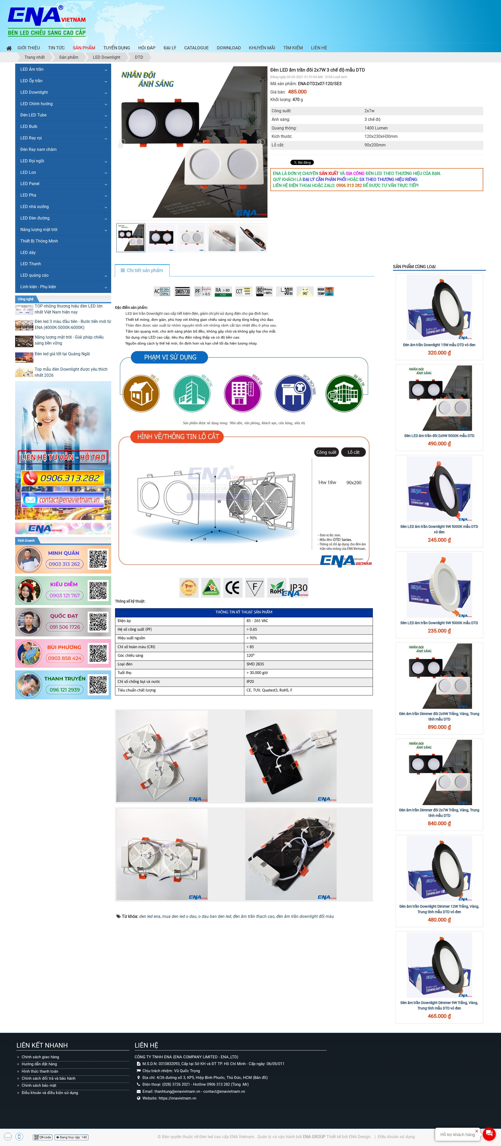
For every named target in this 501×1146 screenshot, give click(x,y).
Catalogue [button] (196, 47)
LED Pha (28, 195)
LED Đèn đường (35, 218)
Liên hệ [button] (319, 47)
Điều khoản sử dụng (396, 1136)
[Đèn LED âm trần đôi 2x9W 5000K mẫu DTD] (439, 398)
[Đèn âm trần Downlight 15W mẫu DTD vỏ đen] (439, 307)
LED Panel (29, 183)
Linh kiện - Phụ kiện (38, 286)
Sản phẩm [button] (84, 47)
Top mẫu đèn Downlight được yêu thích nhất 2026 (71, 372)
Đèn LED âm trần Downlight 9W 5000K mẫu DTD (439, 623)
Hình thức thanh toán (40, 1071)
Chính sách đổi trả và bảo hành (48, 1078)
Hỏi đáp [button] (147, 47)
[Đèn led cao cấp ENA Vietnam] (47, 20)
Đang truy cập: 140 (73, 1137)
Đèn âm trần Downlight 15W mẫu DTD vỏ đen (439, 345)
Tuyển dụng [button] (116, 47)
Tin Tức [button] (56, 47)
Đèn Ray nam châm (38, 149)
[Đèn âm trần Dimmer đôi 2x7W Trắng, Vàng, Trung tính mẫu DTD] (439, 772)
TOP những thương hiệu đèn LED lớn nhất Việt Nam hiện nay (69, 309)
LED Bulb (28, 126)
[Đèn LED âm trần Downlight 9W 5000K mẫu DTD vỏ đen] (439, 489)
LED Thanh (30, 263)
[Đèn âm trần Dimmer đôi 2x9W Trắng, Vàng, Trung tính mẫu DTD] (439, 676)
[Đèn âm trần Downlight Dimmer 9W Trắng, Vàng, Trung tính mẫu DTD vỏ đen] (439, 965)
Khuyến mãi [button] (262, 47)
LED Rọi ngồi (32, 160)
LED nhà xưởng (34, 206)
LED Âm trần (32, 69)
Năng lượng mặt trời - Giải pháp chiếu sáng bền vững (69, 340)
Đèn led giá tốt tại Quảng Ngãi (62, 353)
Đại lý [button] (170, 47)
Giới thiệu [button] (28, 47)
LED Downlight (34, 92)
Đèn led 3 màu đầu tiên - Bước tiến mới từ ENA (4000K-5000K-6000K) (73, 324)
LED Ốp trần (31, 80)
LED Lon (28, 172)
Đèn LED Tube (33, 115)
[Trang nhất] (7, 49)
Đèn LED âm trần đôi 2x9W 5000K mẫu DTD (439, 436)
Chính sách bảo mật (39, 1085)
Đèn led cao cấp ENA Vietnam (226, 1136)
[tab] (142, 270)
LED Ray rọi (31, 137)
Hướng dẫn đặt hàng (39, 1064)
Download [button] (229, 47)
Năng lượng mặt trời (38, 229)
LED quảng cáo (34, 275)
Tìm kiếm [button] (293, 47)
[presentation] (122, 142)
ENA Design (360, 1136)
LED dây (28, 252)
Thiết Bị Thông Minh (39, 241)
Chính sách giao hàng (40, 1057)
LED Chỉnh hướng (36, 103)
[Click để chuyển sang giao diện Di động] (19, 1137)
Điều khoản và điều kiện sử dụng (50, 1092)
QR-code (45, 1137)
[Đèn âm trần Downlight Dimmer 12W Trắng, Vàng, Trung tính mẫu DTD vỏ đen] (439, 868)
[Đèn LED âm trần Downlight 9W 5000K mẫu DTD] (439, 585)
